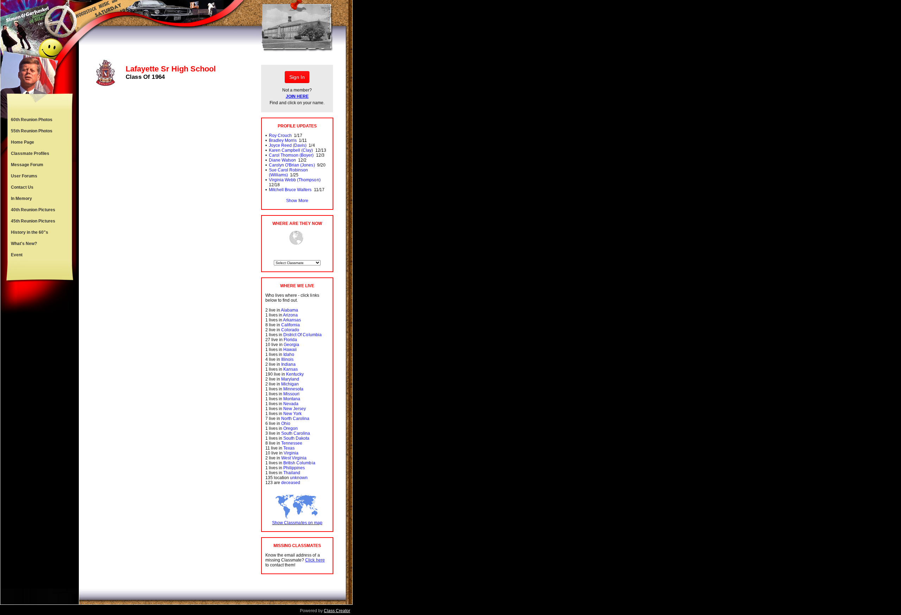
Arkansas (292, 320)
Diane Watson (282, 160)
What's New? (24, 243)
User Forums (24, 176)
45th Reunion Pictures (33, 221)
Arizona (290, 315)
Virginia (291, 453)
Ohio (285, 423)
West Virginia (294, 458)
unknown (299, 477)
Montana (291, 398)
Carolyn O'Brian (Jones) (292, 165)
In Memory (21, 198)
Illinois (287, 359)
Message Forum (27, 164)
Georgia (291, 344)
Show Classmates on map (297, 522)
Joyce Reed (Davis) (288, 145)
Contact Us (22, 187)
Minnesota (293, 389)
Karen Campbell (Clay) (291, 150)
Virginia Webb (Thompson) (294, 179)
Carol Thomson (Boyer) (291, 155)
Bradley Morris (283, 140)
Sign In (297, 77)
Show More (297, 200)
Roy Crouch (280, 135)
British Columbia (299, 462)
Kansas (290, 369)
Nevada (290, 403)
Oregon (290, 428)
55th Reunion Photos (31, 130)
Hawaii (290, 349)
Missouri (291, 393)
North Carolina (295, 418)
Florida (290, 339)
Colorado (290, 329)
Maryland (290, 379)
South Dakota (296, 438)
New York (292, 413)
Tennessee (291, 443)
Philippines (294, 467)
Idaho (288, 354)
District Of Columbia (302, 334)
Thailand (291, 472)
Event (17, 254)
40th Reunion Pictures (33, 209)
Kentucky (295, 374)
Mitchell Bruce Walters (290, 189)
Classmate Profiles (30, 153)
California (290, 324)
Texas (289, 448)
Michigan (290, 384)
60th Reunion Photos (31, 119)
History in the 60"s (29, 232)
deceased (290, 482)
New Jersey (294, 408)
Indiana (288, 364)
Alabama (289, 310)
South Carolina (295, 433)
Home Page (22, 142)
